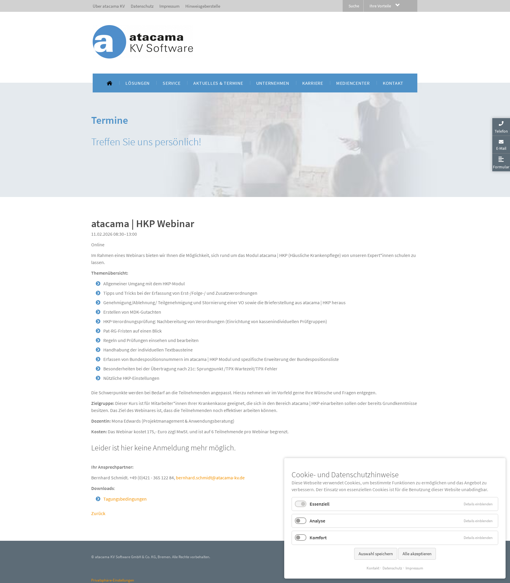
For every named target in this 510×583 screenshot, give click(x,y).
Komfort (318, 537)
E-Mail (501, 148)
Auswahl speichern (376, 553)
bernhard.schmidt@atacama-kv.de (210, 478)
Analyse (317, 521)
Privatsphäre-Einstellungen (112, 580)
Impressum (414, 568)
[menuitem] (109, 83)
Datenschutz (392, 568)
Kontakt (373, 568)
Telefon (501, 131)
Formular (501, 167)
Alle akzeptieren (417, 553)
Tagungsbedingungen (125, 499)
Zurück (98, 513)
